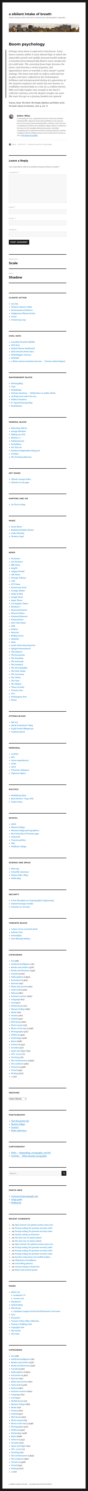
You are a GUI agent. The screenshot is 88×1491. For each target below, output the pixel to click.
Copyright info (17, 1327)
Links (13, 763)
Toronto (15, 1067)
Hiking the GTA (18, 434)
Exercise (15, 983)
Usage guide (16, 1199)
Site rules (15, 1334)
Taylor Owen (17, 802)
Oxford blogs (17, 1305)
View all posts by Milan (29, 135)
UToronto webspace (20, 770)
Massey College (18, 827)
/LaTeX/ (14, 754)
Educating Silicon (19, 428)
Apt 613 (14, 722)
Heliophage (16, 390)
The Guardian (17, 658)
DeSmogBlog (17, 383)
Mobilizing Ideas (18, 795)
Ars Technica (17, 562)
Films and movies (19, 986)
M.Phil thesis (17, 1006)
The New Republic (19, 668)
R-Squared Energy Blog (21, 403)
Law (13, 1003)
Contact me (18, 1298)
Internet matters (18, 996)
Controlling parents (24, 1263)
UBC (13, 843)
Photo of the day (18, 1028)
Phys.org (15, 869)
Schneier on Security (20, 907)
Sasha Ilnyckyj (17, 533)
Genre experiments (20, 760)
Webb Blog (16, 878)
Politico (14, 629)
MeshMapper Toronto (21, 355)
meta (13, 767)
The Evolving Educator (21, 457)
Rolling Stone (17, 636)
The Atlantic (16, 652)
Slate (13, 642)
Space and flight (18, 1051)
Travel (14, 1070)
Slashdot (15, 639)
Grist (13, 386)
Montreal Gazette (19, 610)
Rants (13, 1041)
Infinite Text (17, 932)
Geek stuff (16, 990)
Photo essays (17, 1025)
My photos (16, 1302)
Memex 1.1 (16, 438)
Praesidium (16, 444)
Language (15, 999)
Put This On (16, 447)
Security (15, 1048)
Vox (13, 693)
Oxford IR (15, 837)
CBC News (15, 574)
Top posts (15, 1318)
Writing (14, 1073)
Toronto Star (17, 690)
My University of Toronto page (25, 833)
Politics (14, 1035)
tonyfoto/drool (18, 732)
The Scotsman (17, 674)
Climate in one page (20, 482)
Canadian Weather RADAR (23, 342)
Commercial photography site (24, 1196)
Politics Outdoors (19, 399)
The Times (16, 677)
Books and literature (20, 970)
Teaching (15, 1057)
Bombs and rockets (20, 967)
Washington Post (19, 697)
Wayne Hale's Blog (19, 875)
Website (13, 230)
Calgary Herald (17, 571)
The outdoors (17, 1064)
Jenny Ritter (16, 527)
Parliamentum (17, 441)
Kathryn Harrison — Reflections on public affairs (33, 393)
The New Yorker (18, 671)
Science (14, 1044)
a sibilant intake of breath (30, 14)
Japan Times (16, 600)
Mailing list (16, 1203)
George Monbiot (18, 431)
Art (12, 961)
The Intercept (17, 661)
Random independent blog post (25, 450)
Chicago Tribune (18, 578)
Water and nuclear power (26, 1270)
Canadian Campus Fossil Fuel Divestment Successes (36, 1311)
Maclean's (15, 607)
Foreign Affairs (18, 591)
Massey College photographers (25, 830)
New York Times (18, 623)
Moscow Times (18, 613)
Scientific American (20, 872)
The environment (19, 1060)
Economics (38, 144)
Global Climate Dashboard (23, 348)
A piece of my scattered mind (24, 929)
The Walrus (16, 684)
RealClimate (16, 406)
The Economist (18, 655)
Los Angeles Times (19, 603)
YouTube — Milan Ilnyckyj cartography (29, 1156)
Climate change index (21, 479)
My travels (16, 1330)
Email (12, 218)
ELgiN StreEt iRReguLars (22, 728)
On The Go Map (18, 504)
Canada (31, 144)
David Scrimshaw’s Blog (22, 725)
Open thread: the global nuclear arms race (34, 1225)
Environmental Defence (22, 310)
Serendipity (16, 935)
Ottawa (14, 1015)
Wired (13, 700)
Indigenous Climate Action (23, 313)
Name (12, 207)
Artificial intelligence (20, 964)
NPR (13, 626)
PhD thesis (16, 1022)
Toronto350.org (18, 320)
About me (15, 1292)
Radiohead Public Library (22, 530)
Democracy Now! (18, 587)
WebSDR (15, 358)
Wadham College (18, 846)
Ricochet (15, 632)
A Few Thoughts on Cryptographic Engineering (32, 900)
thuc (13, 1314)
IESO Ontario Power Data (22, 351)
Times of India (17, 687)
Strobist (14, 454)
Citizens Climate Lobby (21, 307)
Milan (14, 144)
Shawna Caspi (17, 536)
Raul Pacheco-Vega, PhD (22, 798)
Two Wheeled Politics (20, 939)
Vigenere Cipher (18, 773)
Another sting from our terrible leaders (32, 1257)
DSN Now (15, 345)
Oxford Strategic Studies (22, 904)
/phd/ (13, 824)
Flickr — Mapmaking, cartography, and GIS (31, 1153)
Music (13, 1012)
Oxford (14, 1019)
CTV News (15, 584)
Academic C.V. (19, 1295)
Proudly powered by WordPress (40, 1484)
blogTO (14, 568)
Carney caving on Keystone (27, 1234)
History (14, 993)
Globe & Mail (17, 594)
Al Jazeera (15, 558)
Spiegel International (20, 648)
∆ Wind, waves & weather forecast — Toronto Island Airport (38, 361)
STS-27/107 (16, 1054)
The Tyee (15, 681)
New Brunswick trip (20, 1121)
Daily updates (17, 977)
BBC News (15, 565)
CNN (13, 581)
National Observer (19, 616)
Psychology (47, 144)
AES (13, 757)
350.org (14, 304)
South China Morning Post (23, 645)
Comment (14, 173)
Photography (17, 1031)
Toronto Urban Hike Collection (25, 1321)
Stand (13, 316)
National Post (17, 619)
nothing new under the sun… (24, 396)
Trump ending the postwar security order (33, 1228)
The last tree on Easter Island (28, 1238)
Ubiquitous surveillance (25, 1260)
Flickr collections (19, 1130)
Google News (17, 597)
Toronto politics (18, 840)
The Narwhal (17, 664)
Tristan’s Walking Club (21, 1324)
